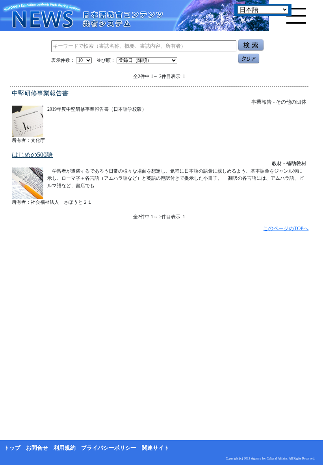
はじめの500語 (32, 154)
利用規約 (65, 448)
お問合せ (37, 448)
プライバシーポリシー (108, 448)
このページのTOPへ (285, 228)
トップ (12, 448)
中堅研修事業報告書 (40, 93)
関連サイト (155, 448)
